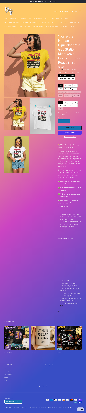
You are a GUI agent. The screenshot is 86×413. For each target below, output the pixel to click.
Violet (60, 95)
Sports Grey (62, 92)
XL (75, 102)
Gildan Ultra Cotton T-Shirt (66, 75)
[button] (26, 19)
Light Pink (77, 92)
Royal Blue (68, 95)
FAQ (5, 380)
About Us (7, 377)
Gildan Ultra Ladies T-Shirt (66, 78)
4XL (70, 105)
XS (60, 108)
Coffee (59, 353)
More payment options (70, 136)
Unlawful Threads (13, 407)
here (61, 305)
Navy (75, 85)
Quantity (60, 118)
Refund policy (8, 374)
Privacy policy (42, 407)
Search (6, 368)
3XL (65, 105)
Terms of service (52, 407)
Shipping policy (63, 407)
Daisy (70, 92)
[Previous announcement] (5, 1)
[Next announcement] (81, 1)
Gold (66, 89)
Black (60, 85)
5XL (75, 105)
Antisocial (34, 353)
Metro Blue (68, 85)
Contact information (73, 407)
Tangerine (73, 89)
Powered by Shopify (23, 407)
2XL (60, 105)
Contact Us (8, 371)
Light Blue (76, 95)
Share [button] (61, 311)
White (60, 89)
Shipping (60, 69)
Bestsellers (8, 353)
